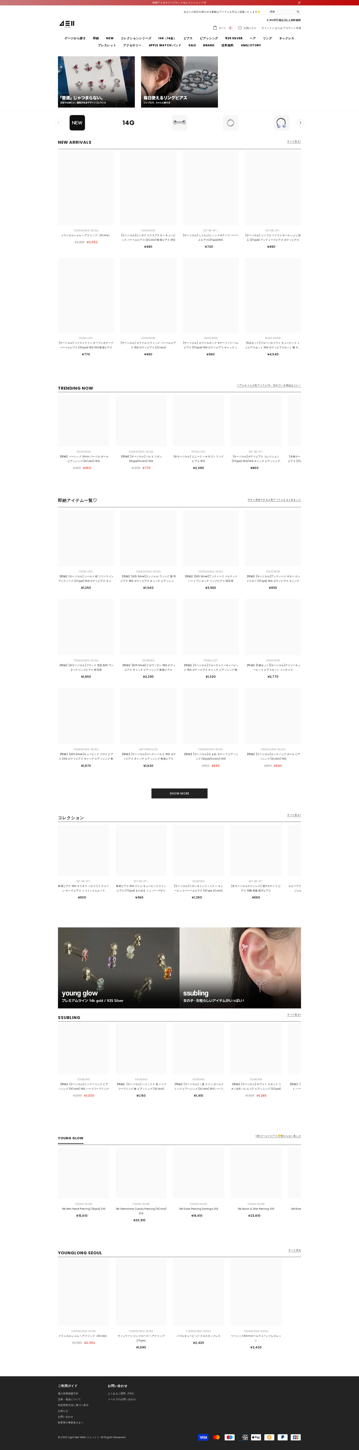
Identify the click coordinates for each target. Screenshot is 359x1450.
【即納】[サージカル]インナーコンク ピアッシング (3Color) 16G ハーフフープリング (83, 1086)
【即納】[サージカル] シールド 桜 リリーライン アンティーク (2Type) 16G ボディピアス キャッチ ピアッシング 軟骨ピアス (86, 579)
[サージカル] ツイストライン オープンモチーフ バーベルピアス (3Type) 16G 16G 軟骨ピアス (86, 345)
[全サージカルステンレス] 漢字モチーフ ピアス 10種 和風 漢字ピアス (256, 888)
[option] (77, 122)
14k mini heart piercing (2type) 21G (83, 1209)
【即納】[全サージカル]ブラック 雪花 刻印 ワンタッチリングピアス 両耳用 (86, 667)
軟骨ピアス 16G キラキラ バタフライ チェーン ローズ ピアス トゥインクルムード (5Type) (83, 888)
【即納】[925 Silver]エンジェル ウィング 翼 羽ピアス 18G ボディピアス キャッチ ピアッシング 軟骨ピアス (148, 579)
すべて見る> (294, 141)
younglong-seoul (86, 230)
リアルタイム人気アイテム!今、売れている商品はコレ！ (269, 385)
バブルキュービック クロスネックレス (198, 1336)
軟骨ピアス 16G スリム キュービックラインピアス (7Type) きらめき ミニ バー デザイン (141, 888)
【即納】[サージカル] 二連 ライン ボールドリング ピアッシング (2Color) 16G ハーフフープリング (198, 1086)
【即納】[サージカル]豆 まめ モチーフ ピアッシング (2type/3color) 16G (210, 756)
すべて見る (294, 1250)
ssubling (148, 660)
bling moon (273, 338)
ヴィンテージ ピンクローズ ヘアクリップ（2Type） (141, 1338)
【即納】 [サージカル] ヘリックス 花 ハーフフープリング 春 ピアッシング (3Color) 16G (141, 1086)
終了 (299, 3)
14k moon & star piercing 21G (256, 1209)
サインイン (268, 28)
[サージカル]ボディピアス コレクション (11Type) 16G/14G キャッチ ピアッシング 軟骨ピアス (256, 459)
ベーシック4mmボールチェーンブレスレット (256, 1338)
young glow (83, 1204)
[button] (300, 122)
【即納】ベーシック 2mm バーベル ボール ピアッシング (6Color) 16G (83, 459)
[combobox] (281, 12)
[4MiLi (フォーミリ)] (96, 82)
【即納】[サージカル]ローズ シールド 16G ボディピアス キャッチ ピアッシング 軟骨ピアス (148, 756)
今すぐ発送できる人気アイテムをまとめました (274, 499)
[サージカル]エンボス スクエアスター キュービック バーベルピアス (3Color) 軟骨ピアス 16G (148, 237)
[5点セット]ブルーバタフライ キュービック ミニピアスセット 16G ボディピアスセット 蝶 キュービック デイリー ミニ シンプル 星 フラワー (273, 345)
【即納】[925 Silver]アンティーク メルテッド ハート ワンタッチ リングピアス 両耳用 (211, 579)
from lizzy (86, 338)
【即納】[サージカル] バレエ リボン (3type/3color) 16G (141, 459)
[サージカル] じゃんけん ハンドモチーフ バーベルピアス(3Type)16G (210, 237)
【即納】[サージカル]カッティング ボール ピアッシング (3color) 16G (273, 756)
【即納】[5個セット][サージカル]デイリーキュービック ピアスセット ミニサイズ (273, 667)
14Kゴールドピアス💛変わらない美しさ (278, 1136)
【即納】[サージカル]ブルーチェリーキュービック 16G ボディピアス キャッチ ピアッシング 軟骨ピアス (211, 667)
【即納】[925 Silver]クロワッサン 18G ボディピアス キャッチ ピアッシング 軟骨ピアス (148, 667)
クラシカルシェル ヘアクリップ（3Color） (86, 235)
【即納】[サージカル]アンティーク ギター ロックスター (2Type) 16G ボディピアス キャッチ (273, 579)
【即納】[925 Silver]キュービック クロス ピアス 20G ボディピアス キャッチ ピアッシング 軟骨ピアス (86, 756)
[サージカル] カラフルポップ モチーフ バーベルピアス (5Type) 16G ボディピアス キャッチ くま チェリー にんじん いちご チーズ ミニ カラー (210, 345)
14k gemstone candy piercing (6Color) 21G (141, 1211)
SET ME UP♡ (210, 230)
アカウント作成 (292, 28)
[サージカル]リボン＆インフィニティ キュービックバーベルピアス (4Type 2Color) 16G (198, 888)
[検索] (284, 12)
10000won (148, 230)
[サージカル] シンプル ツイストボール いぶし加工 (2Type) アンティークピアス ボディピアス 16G (273, 237)
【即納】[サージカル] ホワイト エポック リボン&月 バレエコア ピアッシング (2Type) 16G (256, 1086)
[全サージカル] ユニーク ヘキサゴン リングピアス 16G (198, 459)
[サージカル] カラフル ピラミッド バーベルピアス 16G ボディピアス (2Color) (148, 345)
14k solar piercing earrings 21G (198, 1209)
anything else (148, 749)
